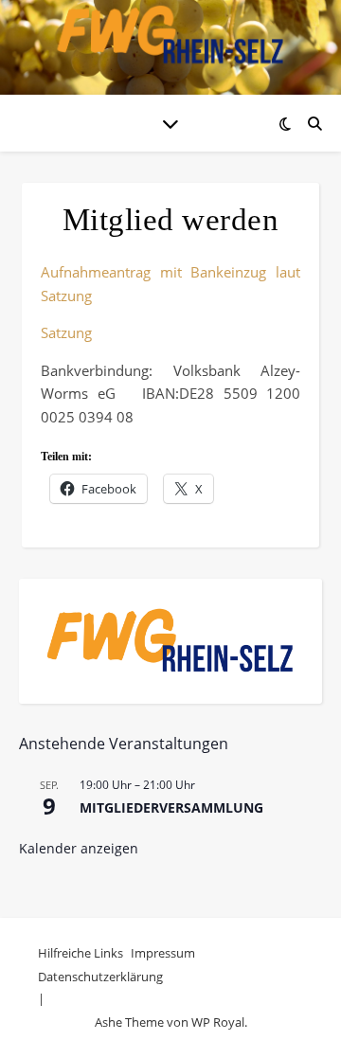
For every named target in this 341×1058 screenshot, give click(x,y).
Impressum (163, 952)
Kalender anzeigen (78, 848)
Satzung (66, 332)
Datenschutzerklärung (100, 976)
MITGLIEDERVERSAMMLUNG (171, 807)
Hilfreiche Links (80, 952)
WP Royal (217, 1022)
